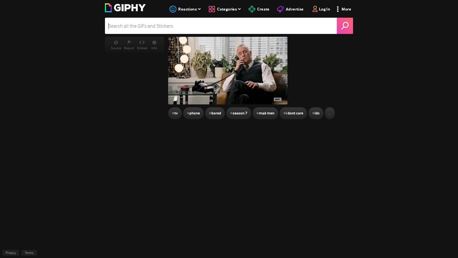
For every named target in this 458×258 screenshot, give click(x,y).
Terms (29, 253)
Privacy (11, 253)
